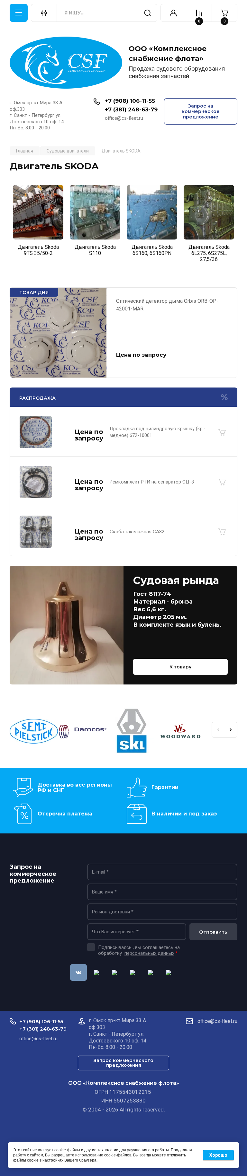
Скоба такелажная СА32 (137, 532)
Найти (148, 13)
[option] (38, 222)
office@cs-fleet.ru (217, 1021)
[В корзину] (221, 432)
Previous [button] (218, 730)
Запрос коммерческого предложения (123, 1063)
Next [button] (230, 730)
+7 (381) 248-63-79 (131, 109)
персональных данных (149, 953)
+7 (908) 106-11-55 (130, 101)
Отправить (213, 932)
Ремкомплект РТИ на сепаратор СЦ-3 (152, 482)
